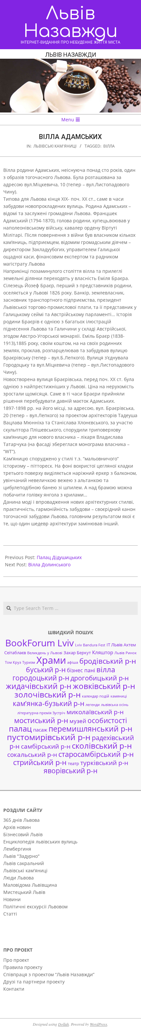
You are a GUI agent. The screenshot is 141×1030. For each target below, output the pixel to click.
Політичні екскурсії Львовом (35, 906)
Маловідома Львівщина (30, 885)
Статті (10, 914)
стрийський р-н (40, 762)
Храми (51, 660)
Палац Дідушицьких (59, 557)
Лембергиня (17, 849)
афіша (72, 662)
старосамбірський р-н (96, 754)
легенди (93, 704)
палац (20, 728)
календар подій (95, 696)
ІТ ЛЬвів (114, 645)
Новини (12, 899)
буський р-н (46, 669)
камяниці (119, 696)
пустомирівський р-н (49, 737)
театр (73, 763)
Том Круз (13, 662)
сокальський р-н (32, 754)
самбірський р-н (45, 746)
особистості (107, 720)
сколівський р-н (102, 745)
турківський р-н (104, 762)
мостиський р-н (41, 720)
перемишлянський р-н (90, 728)
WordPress (98, 1024)
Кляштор (102, 652)
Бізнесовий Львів (23, 834)
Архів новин (17, 827)
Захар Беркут (77, 653)
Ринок (131, 653)
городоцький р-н (40, 677)
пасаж (40, 729)
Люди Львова (18, 878)
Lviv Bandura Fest (90, 645)
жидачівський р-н (38, 686)
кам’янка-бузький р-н (48, 703)
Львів (119, 653)
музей (78, 721)
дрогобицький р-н (99, 678)
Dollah (63, 1024)
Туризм (28, 662)
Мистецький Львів (24, 892)
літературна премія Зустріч (41, 713)
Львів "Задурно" (21, 856)
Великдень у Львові (44, 653)
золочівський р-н (47, 694)
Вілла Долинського (49, 564)
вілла (109, 146)
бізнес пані (81, 670)
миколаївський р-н (95, 711)
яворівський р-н (70, 770)
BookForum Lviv (39, 642)
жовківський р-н (104, 685)
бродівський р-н (107, 661)
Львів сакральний (23, 863)
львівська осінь (115, 704)
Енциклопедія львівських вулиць (40, 841)
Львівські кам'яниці (54, 146)
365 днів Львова (21, 820)
